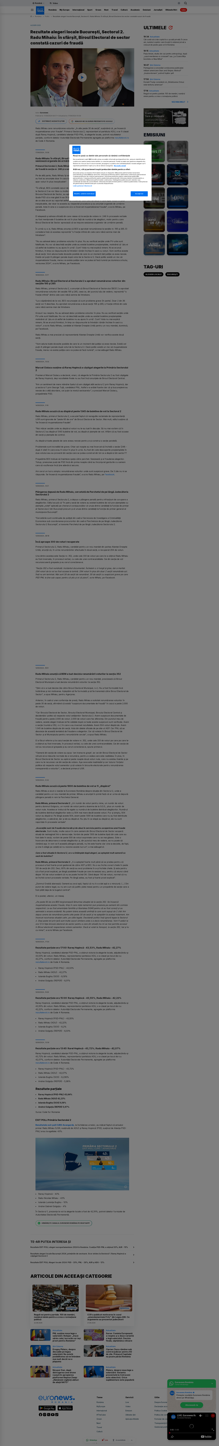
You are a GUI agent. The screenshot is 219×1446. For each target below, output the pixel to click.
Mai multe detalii (120, 166)
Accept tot (139, 194)
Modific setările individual (84, 194)
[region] (110, 173)
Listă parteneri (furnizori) (82, 186)
